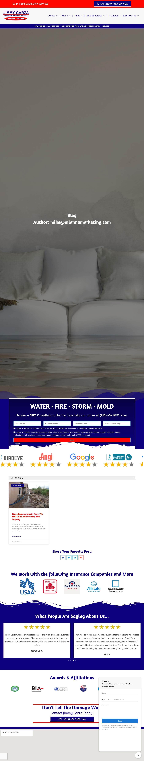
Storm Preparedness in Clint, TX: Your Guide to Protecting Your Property (27, 517)
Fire (77, 16)
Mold (65, 16)
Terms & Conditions (32, 428)
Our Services (94, 16)
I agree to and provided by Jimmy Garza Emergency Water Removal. (59, 428)
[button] (63, 557)
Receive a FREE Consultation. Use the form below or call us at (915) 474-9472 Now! (72, 415)
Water (51, 16)
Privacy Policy (50, 428)
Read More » (16, 536)
